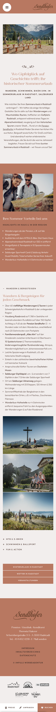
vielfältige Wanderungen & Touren (29, 305)
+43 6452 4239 (21, 639)
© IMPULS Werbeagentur (28, 662)
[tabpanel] (28, 413)
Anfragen (28, 707)
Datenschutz (28, 655)
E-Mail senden (39, 639)
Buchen (49, 707)
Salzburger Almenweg (22, 381)
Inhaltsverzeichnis (28, 651)
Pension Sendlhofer (36, 323)
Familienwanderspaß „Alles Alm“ (20, 334)
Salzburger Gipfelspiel (15, 373)
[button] (6, 39)
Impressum (28, 648)
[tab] (28, 288)
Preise (11, 707)
